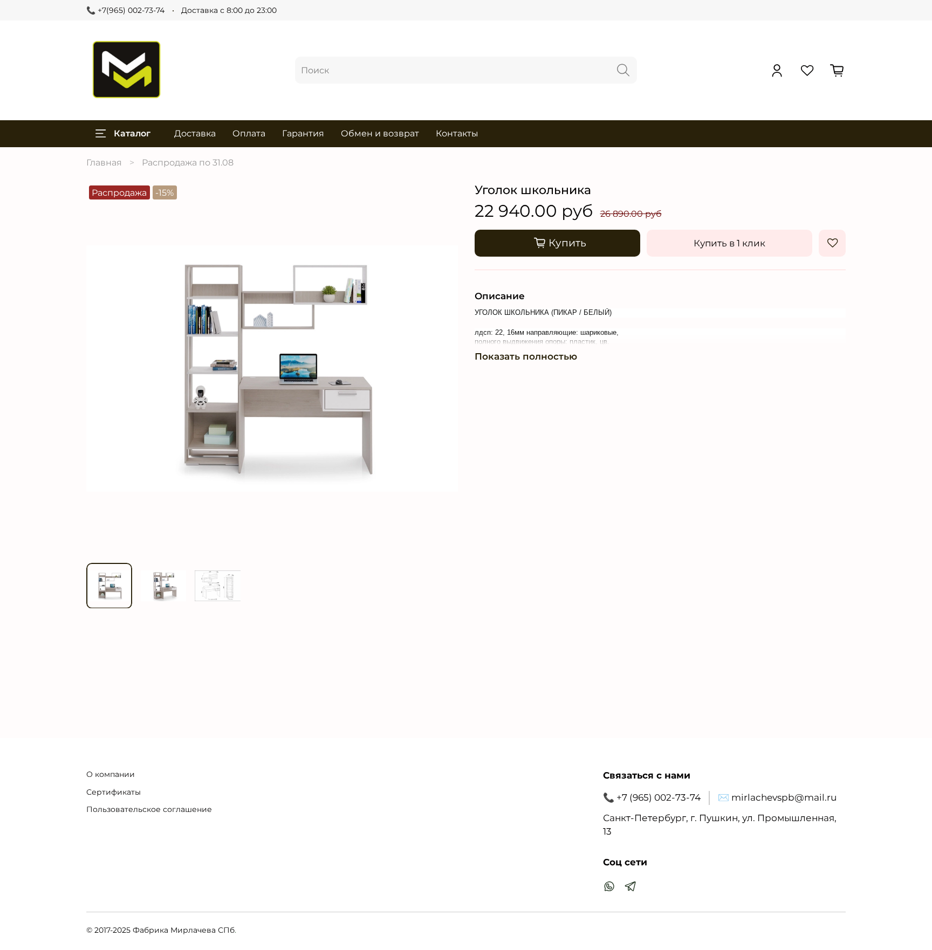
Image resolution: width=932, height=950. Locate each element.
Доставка (195, 133)
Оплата (248, 133)
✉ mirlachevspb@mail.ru (777, 797)
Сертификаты (113, 792)
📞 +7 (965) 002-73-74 (652, 797)
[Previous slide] (103, 368)
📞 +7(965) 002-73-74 (125, 10)
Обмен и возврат (380, 133)
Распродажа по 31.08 (188, 162)
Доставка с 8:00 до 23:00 (229, 10)
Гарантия (303, 133)
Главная (104, 162)
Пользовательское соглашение (149, 809)
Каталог (132, 133)
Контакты (457, 133)
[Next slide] (441, 368)
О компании (110, 774)
